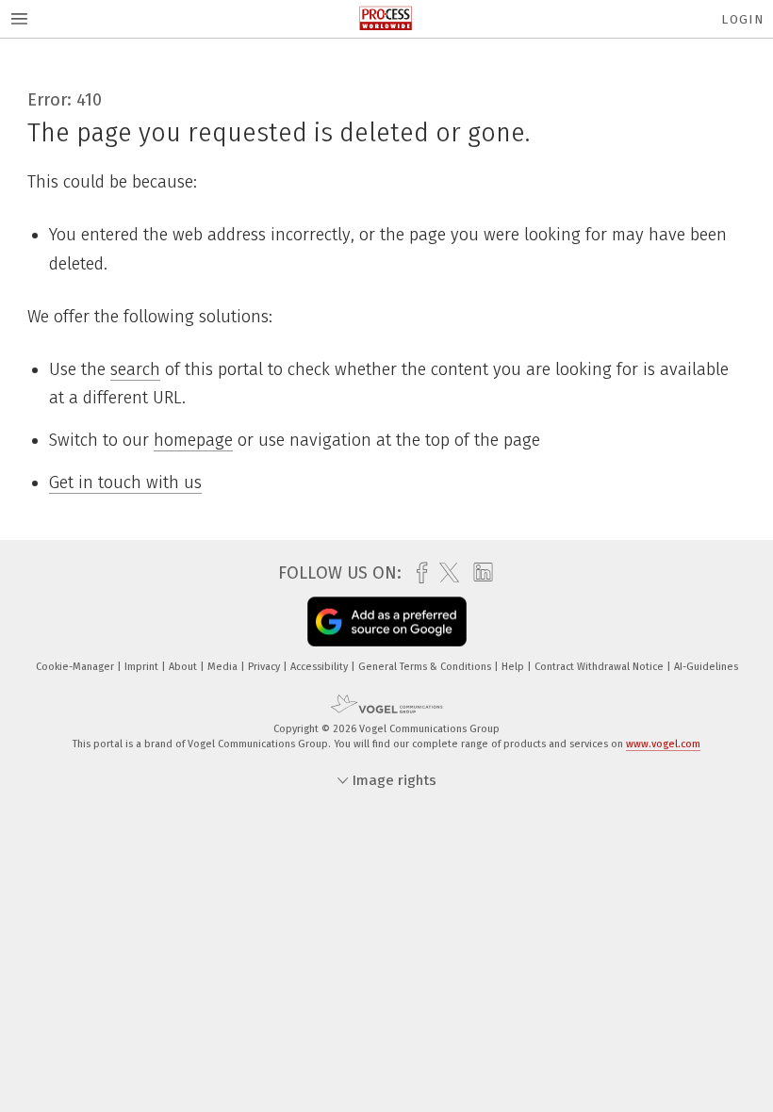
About (184, 667)
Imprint (142, 667)
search (135, 369)
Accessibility (320, 667)
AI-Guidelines (706, 667)
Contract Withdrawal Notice (600, 667)
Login (742, 19)
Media (223, 667)
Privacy (265, 667)
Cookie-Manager (76, 667)
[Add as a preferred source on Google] (387, 621)
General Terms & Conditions (426, 667)
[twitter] (444, 573)
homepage (193, 440)
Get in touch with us (125, 482)
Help (514, 667)
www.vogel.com (663, 744)
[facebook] (417, 573)
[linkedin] (478, 573)
